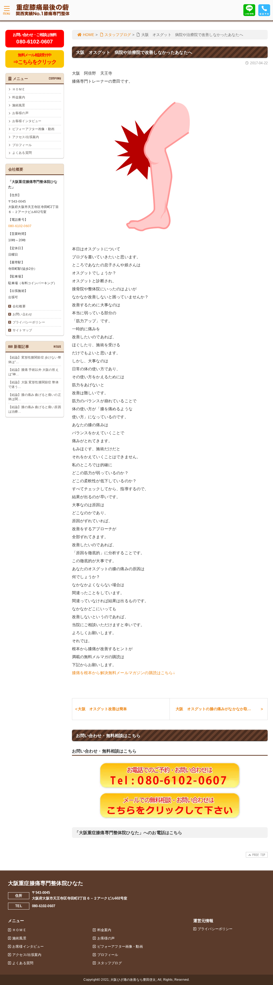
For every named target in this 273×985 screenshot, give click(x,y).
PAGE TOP (258, 855)
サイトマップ (22, 330)
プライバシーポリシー (29, 322)
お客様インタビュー (26, 121)
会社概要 (19, 306)
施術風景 (18, 105)
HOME (88, 35)
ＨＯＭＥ (18, 89)
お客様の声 (20, 113)
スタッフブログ (118, 35)
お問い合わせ (22, 314)
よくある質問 (22, 153)
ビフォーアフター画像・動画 (33, 129)
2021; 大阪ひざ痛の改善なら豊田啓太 (128, 980)
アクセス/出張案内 (25, 137)
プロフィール (22, 145)
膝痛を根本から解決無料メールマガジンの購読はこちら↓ (123, 672)
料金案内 (18, 97)
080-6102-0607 (19, 226)
